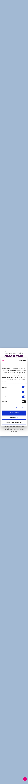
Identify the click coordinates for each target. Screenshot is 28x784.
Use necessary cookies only (14, 422)
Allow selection (14, 417)
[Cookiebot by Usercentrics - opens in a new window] (19, 361)
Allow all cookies (14, 412)
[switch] (24, 392)
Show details (19, 407)
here (15, 431)
